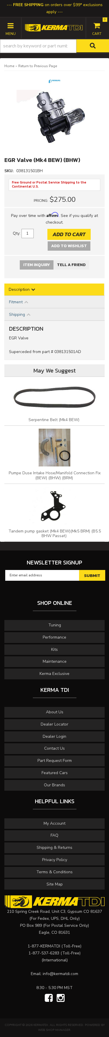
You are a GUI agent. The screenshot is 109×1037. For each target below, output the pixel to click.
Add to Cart (69, 234)
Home (9, 66)
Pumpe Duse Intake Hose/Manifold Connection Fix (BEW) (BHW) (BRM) (55, 475)
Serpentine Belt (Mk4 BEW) (54, 420)
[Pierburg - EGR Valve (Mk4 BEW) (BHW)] (54, 83)
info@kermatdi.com (60, 974)
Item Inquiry (36, 265)
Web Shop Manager (54, 1030)
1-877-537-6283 (43, 953)
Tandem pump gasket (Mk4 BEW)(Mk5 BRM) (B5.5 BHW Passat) (54, 533)
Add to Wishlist (69, 246)
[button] (54, 46)
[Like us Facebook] (49, 998)
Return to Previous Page (37, 66)
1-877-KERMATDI (44, 946)
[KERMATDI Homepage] (53, 27)
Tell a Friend (71, 265)
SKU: (9, 171)
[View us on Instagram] (61, 998)
